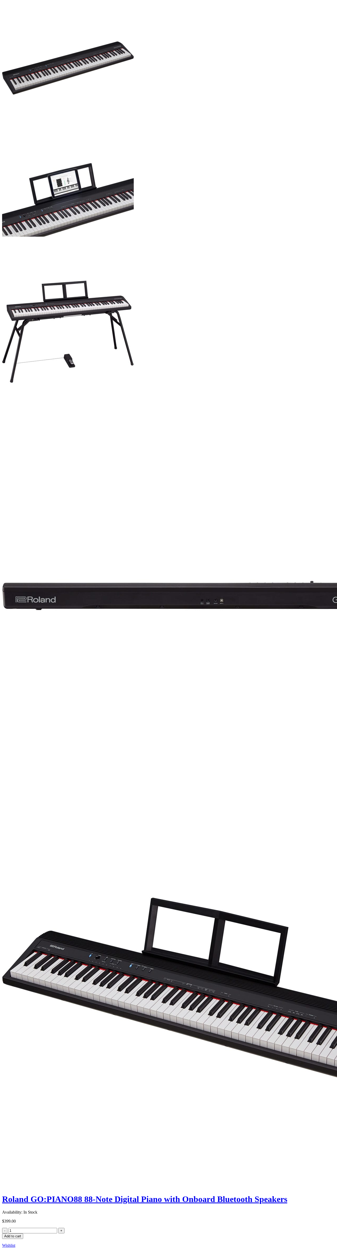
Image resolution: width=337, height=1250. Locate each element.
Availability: (12, 1212)
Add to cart (12, 1236)
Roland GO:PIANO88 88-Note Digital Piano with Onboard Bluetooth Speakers (144, 1199)
